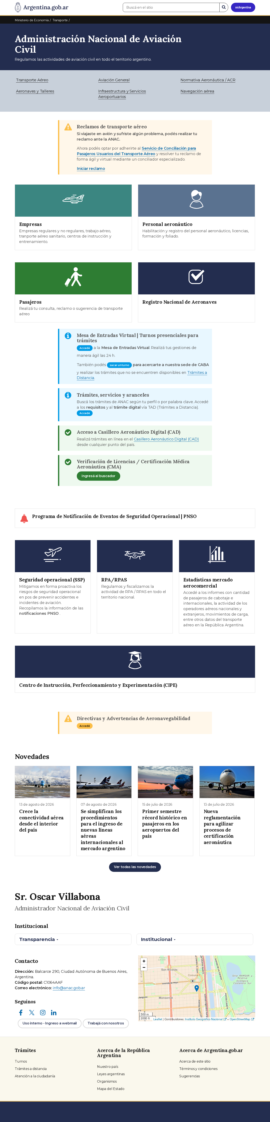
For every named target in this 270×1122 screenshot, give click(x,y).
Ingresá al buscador (98, 476)
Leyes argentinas (111, 1074)
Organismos (107, 1081)
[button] (196, 988)
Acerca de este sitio (195, 1061)
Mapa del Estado (110, 1089)
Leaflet (157, 1019)
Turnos (21, 1061)
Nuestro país (107, 1067)
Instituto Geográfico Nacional (203, 1019)
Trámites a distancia (31, 1069)
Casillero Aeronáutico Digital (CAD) (166, 439)
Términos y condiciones (198, 1069)
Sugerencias (189, 1076)
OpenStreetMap (240, 1019)
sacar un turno (119, 365)
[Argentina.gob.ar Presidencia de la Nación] (42, 7)
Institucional (157, 939)
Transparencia (37, 939)
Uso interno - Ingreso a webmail (50, 1023)
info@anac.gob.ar (69, 988)
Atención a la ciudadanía (35, 1076)
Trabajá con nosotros (106, 1023)
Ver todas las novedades (135, 867)
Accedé (85, 348)
